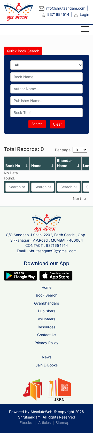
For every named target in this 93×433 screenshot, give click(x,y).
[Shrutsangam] (15, 12)
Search (37, 124)
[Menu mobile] (85, 30)
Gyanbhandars (46, 303)
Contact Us (46, 335)
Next (81, 198)
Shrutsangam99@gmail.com (52, 251)
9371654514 (57, 14)
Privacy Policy (46, 343)
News (46, 357)
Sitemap (62, 422)
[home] (46, 223)
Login (84, 14)
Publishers (46, 311)
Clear (57, 124)
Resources (46, 327)
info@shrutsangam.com (64, 8)
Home (46, 287)
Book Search (46, 295)
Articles (44, 422)
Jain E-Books (47, 365)
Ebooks (26, 422)
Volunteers (46, 319)
